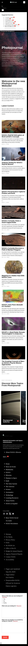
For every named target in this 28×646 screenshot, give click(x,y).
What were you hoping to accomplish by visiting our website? (12, 620)
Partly (5, 603)
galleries (21, 93)
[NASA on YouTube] (13, 514)
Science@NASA (6, 90)
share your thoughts (6, 100)
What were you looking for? (11, 606)
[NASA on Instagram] (7, 514)
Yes (4, 599)
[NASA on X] (10, 514)
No (4, 601)
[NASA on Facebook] (4, 514)
